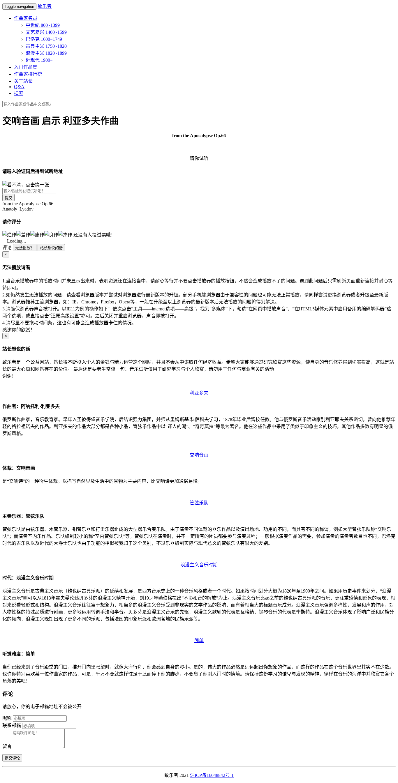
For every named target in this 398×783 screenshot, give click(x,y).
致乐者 (45, 6)
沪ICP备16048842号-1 (212, 775)
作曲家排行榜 (28, 74)
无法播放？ (24, 248)
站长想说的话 (51, 248)
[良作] (51, 234)
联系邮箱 (11, 725)
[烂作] (9, 234)
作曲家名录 (25, 18)
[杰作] (65, 234)
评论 (7, 247)
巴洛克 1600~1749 (44, 39)
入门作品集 (25, 67)
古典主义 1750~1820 (46, 46)
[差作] (23, 234)
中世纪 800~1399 (43, 25)
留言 (7, 746)
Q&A (19, 86)
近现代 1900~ (39, 60)
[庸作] (37, 234)
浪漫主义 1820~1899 (46, 53)
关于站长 (23, 81)
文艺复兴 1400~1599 (46, 32)
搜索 (18, 93)
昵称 (7, 718)
